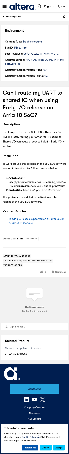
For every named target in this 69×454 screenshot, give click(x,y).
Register (49, 6)
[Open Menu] (64, 16)
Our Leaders (34, 418)
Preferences (30, 447)
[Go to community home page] (22, 6)
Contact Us (34, 388)
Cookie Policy (29, 437)
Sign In (61, 6)
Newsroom (34, 413)
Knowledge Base (13, 16)
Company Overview (34, 407)
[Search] (40, 6)
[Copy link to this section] (22, 124)
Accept (58, 447)
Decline (45, 447)
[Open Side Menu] (4, 6)
